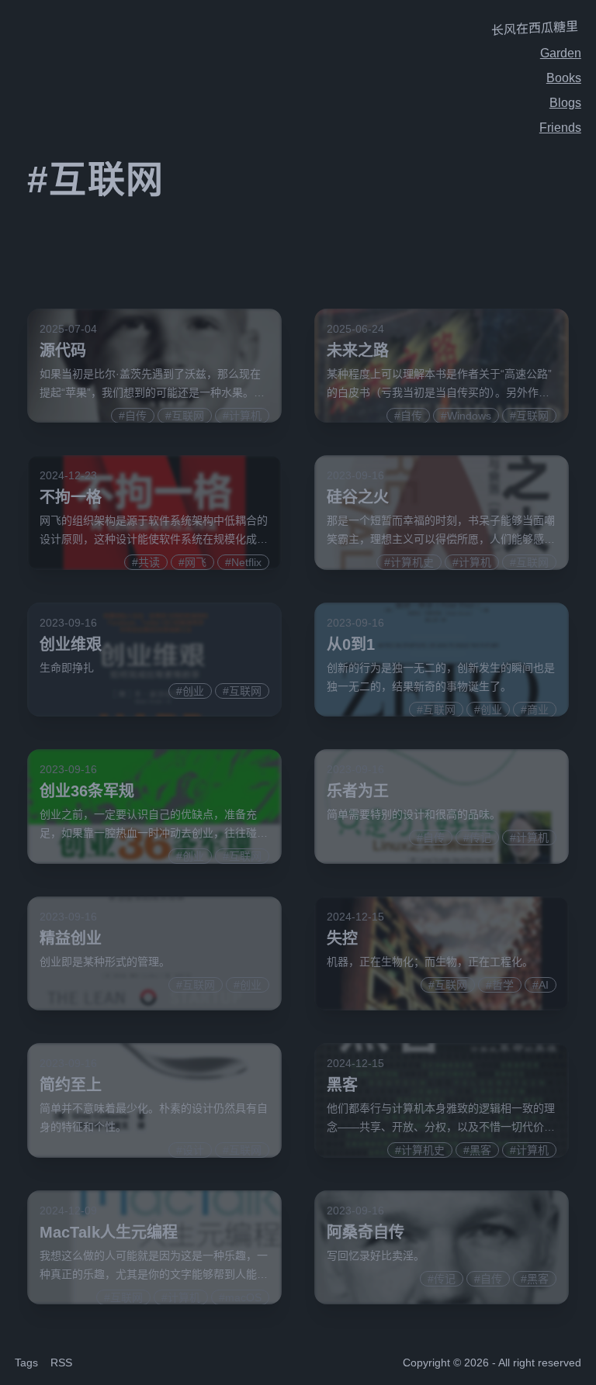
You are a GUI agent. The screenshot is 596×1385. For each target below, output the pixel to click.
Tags (26, 1362)
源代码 (63, 350)
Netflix (246, 562)
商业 (538, 709)
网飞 (195, 562)
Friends (560, 127)
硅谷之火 (358, 497)
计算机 (245, 415)
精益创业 (71, 938)
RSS (61, 1362)
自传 (136, 415)
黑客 (342, 1084)
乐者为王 (358, 791)
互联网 (188, 415)
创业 (193, 691)
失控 (342, 938)
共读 (149, 562)
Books (563, 78)
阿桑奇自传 (365, 1232)
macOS (243, 1297)
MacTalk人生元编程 (109, 1232)
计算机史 (412, 562)
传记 (480, 837)
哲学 (503, 985)
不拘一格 (71, 497)
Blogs (565, 102)
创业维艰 (71, 644)
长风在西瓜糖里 (534, 28)
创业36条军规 (87, 791)
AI (544, 985)
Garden (560, 53)
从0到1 (351, 644)
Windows (469, 415)
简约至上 (71, 1084)
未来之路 (358, 350)
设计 (193, 1150)
